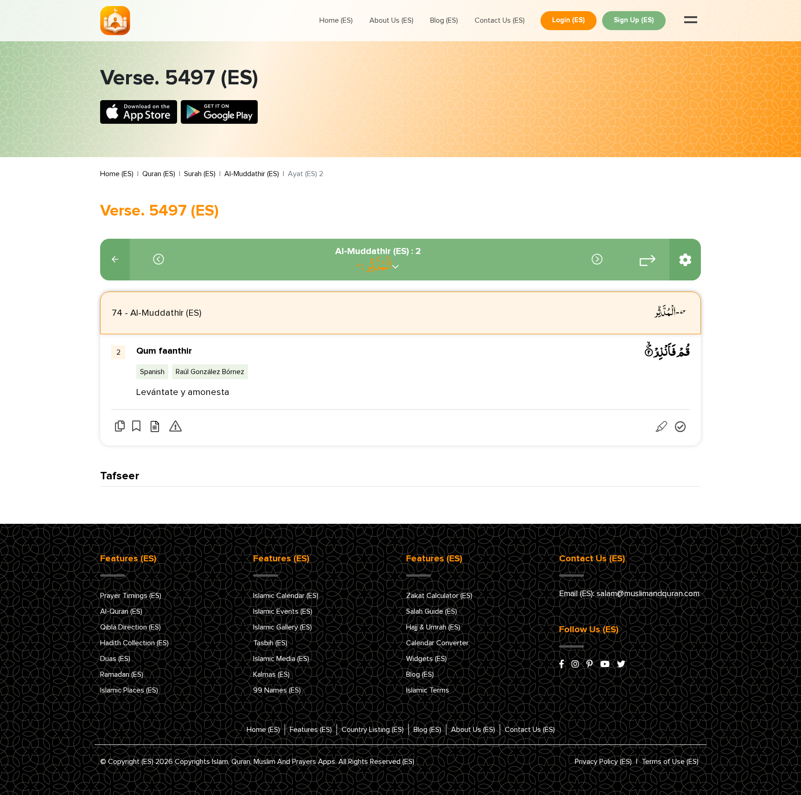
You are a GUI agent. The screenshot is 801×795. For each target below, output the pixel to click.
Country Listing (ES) (373, 729)
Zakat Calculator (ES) (439, 595)
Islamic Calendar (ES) (285, 595)
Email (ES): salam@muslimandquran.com (629, 594)
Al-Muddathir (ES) (251, 174)
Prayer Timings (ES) (130, 595)
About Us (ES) (391, 20)
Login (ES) (568, 20)
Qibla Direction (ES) (130, 627)
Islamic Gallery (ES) (282, 627)
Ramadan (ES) (121, 674)
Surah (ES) (200, 174)
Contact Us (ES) (500, 20)
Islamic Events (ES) (282, 611)
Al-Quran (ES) (121, 611)
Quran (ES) (158, 174)
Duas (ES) (115, 658)
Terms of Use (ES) (670, 761)
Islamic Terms (427, 690)
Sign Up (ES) (634, 20)
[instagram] (575, 665)
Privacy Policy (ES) (603, 761)
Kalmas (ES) (271, 674)
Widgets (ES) (426, 658)
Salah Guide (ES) (431, 611)
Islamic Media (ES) (281, 658)
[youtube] (605, 665)
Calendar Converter (437, 643)
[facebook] (561, 665)
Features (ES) (311, 729)
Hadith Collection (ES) (134, 643)
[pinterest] (589, 665)
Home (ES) (336, 20)
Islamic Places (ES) (129, 690)
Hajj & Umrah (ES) (433, 627)
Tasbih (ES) (270, 643)
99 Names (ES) (277, 690)
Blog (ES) (444, 20)
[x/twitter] (621, 665)
